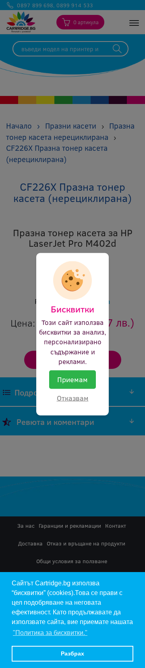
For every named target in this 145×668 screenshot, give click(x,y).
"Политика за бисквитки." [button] (50, 632)
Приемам (72, 379)
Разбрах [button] (72, 653)
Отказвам (73, 397)
